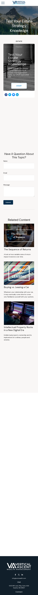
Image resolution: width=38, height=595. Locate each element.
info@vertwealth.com (19, 578)
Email (5, 173)
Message (6, 185)
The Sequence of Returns (17, 249)
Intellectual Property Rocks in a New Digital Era (18, 329)
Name (5, 161)
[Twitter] (19, 574)
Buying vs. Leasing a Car (16, 287)
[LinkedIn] (22, 574)
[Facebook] (15, 574)
